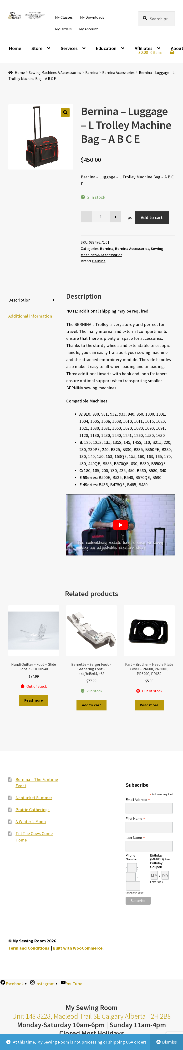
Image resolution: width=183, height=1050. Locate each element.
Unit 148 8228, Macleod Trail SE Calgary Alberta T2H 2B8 (91, 1016)
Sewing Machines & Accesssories (55, 72)
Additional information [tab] (30, 316)
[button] (65, 112)
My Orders (63, 29)
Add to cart (152, 217)
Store (36, 48)
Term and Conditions (28, 948)
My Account (88, 29)
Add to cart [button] (91, 705)
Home (15, 48)
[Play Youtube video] (120, 524)
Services (69, 48)
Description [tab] (19, 300)
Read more (33, 700)
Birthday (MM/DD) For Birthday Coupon (160, 861)
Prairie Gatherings (32, 809)
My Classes (64, 17)
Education (106, 48)
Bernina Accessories (118, 72)
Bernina (91, 72)
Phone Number (132, 857)
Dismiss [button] (169, 1042)
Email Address (138, 799)
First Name (135, 818)
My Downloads (92, 17)
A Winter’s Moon (30, 821)
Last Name (135, 838)
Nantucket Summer (33, 797)
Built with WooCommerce (77, 948)
